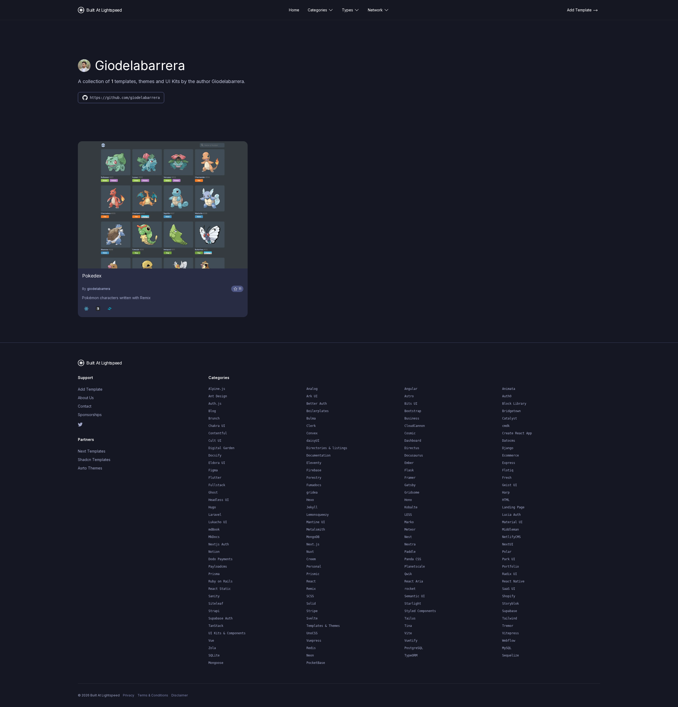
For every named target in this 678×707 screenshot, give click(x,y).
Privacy (128, 695)
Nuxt (310, 552)
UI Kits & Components (227, 633)
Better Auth (316, 403)
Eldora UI (216, 463)
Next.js (312, 544)
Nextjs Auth (218, 544)
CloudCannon (414, 426)
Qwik (408, 574)
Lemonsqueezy (317, 515)
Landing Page (513, 507)
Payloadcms (217, 566)
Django (507, 448)
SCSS (310, 596)
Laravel (214, 515)
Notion (214, 552)
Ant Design (217, 396)
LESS (408, 515)
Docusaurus (413, 455)
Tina (408, 626)
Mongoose (215, 663)
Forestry (313, 478)
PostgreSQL (413, 648)
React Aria (413, 581)
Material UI (512, 522)
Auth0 (506, 396)
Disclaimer (179, 695)
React (311, 581)
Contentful (217, 433)
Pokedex (91, 276)
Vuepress (313, 640)
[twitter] (108, 424)
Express (508, 463)
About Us (86, 397)
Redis (311, 648)
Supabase (509, 611)
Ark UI (312, 396)
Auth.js (214, 403)
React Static (219, 589)
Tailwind (509, 618)
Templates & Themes (323, 626)
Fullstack (216, 485)
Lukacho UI (217, 522)
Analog (312, 389)
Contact (84, 406)
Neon (310, 655)
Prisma (214, 574)
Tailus (410, 618)
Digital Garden (221, 448)
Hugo (212, 507)
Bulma (311, 418)
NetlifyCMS (511, 537)
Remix (311, 589)
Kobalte (410, 507)
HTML (506, 500)
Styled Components (420, 611)
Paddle (410, 552)
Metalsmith (315, 529)
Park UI (508, 559)
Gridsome (411, 492)
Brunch (214, 418)
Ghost (213, 492)
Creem (311, 559)
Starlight (412, 603)
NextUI (507, 544)
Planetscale (414, 566)
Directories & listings (326, 448)
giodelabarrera (98, 289)
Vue (211, 640)
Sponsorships (90, 414)
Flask (409, 470)
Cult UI (214, 441)
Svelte (312, 618)
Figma (213, 470)
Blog (212, 411)
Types (347, 10)
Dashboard (412, 441)
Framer (410, 478)
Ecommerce (510, 455)
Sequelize (510, 655)
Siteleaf (215, 603)
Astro (409, 396)
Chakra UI (216, 426)
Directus (411, 448)
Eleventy (313, 463)
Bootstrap (412, 411)
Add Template (90, 389)
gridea (312, 492)
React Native (513, 581)
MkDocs (214, 537)
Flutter (214, 478)
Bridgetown (511, 411)
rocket (410, 589)
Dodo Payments (220, 559)
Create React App (517, 433)
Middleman (510, 529)
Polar (506, 552)
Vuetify (410, 640)
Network (375, 10)
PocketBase (315, 663)
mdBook (214, 529)
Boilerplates (317, 411)
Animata (508, 389)
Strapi (214, 611)
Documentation (318, 455)
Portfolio (510, 566)
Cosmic (410, 433)
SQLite (214, 655)
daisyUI (312, 441)
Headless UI (218, 500)
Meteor (410, 529)
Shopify (508, 596)
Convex (312, 433)
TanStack (215, 626)
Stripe (312, 611)
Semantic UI (414, 596)
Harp (506, 492)
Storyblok (510, 603)
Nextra (410, 544)
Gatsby (410, 485)
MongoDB (312, 537)
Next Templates (91, 451)
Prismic (312, 574)
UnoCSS (312, 633)
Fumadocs (313, 485)
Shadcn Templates (94, 459)
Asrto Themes (90, 468)
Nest (408, 537)
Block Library (514, 403)
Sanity (214, 596)
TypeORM (410, 655)
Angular (410, 389)
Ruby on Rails (220, 581)
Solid (311, 603)
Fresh (506, 478)
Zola (212, 648)
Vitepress (510, 633)
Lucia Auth (511, 515)
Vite (408, 633)
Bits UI (410, 403)
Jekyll (312, 507)
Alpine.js (216, 389)
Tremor (507, 626)
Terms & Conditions (152, 695)
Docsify (214, 455)
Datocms (508, 441)
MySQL (506, 648)
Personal (313, 566)
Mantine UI (315, 522)
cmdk (506, 426)
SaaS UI (508, 589)
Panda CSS (412, 559)
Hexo (310, 500)
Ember (409, 463)
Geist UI (509, 485)
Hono (408, 500)
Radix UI (509, 574)
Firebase (313, 470)
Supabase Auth (220, 618)
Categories (317, 10)
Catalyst (509, 418)
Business (411, 418)
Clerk (311, 426)
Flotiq (507, 470)
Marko (409, 522)
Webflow (508, 640)
